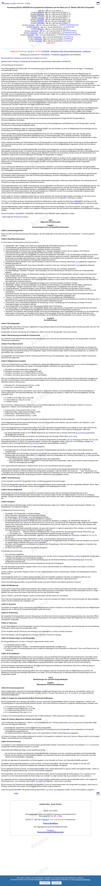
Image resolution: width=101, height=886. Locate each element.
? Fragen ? (50, 830)
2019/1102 (37, 37)
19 (19, 519)
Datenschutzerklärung (82, 879)
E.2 (79, 556)
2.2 (72, 693)
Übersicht (45, 819)
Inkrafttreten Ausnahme (70, 30)
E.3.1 (92, 532)
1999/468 (77, 201)
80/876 (62, 55)
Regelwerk (7, 3)
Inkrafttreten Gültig (69, 26)
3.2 (77, 265)
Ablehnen (56, 883)
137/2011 (31, 25)
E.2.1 (35, 455)
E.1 (73, 556)
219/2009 (40, 21)
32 (67, 582)
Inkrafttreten (63, 24)
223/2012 (36, 27)
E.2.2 (78, 433)
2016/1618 (34, 33)
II (61, 626)
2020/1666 (38, 39)
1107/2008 (40, 20)
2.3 (80, 693)
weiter (16, 793)
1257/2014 (34, 31)
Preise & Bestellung (50, 823)
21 (21, 519)
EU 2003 (13, 3)
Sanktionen (87, 51)
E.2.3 (85, 433)
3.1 (77, 262)
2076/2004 (40, 14)
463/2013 (40, 29)
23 (27, 519)
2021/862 (38, 41)
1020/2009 (40, 23)
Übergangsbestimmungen (72, 24)
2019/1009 (30, 35)
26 (20, 493)
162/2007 (41, 18)
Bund (28, 3)
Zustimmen (45, 883)
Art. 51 (30, 51)
